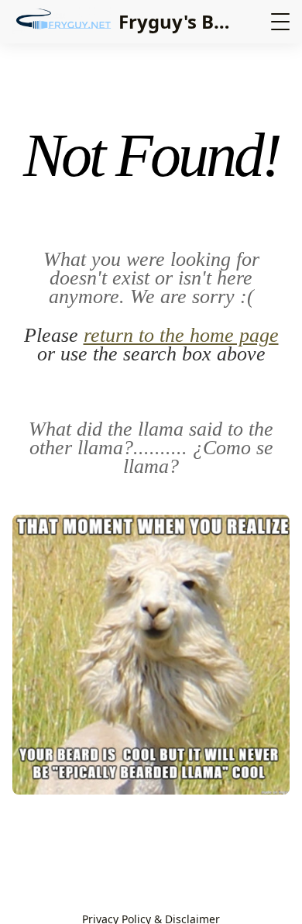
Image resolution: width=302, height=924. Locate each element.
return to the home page (181, 335)
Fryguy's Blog (180, 21)
